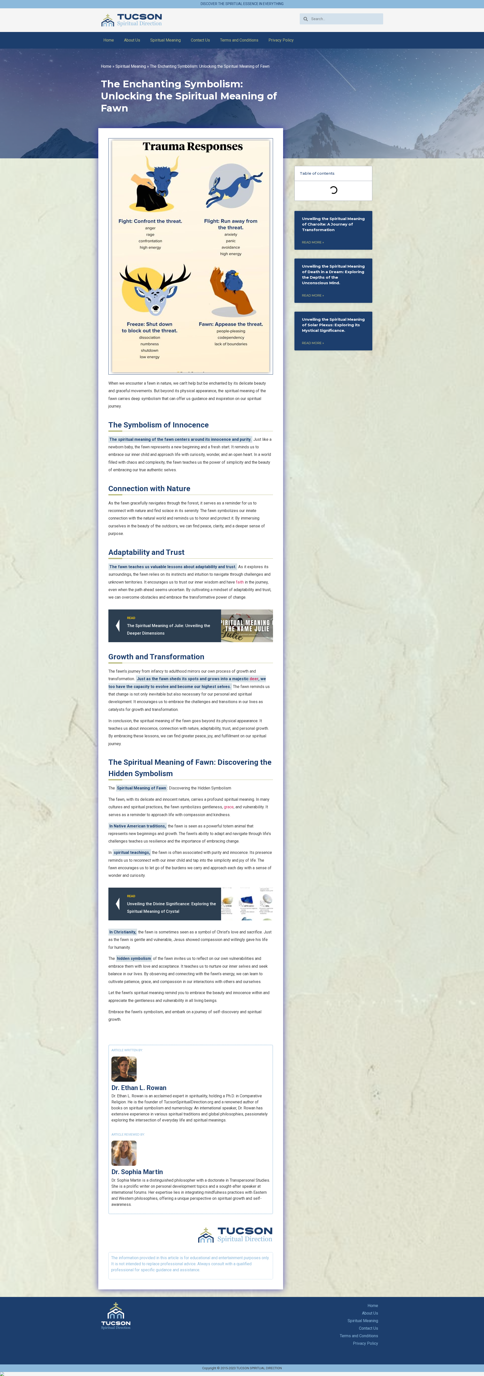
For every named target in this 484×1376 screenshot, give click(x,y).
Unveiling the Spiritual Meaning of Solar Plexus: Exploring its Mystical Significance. (333, 325)
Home (108, 40)
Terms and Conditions (239, 40)
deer (254, 678)
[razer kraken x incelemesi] (242, 1374)
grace (229, 807)
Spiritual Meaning (165, 40)
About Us (132, 40)
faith (240, 582)
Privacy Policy (281, 40)
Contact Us (200, 40)
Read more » (313, 242)
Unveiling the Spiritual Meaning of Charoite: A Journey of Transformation (333, 224)
